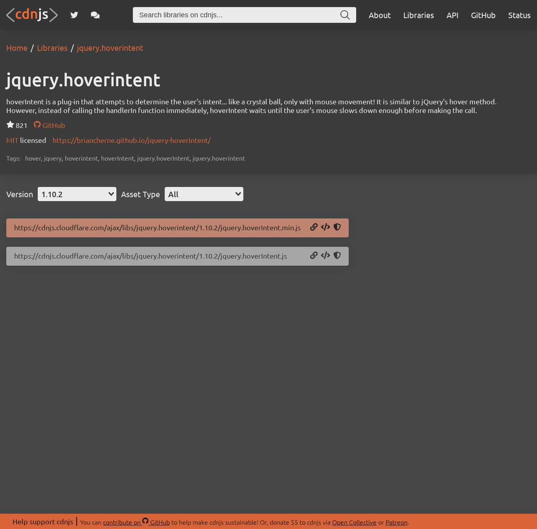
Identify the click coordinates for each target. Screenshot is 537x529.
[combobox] (77, 194)
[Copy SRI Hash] (337, 227)
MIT (13, 140)
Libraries (418, 15)
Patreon (397, 522)
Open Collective (354, 522)
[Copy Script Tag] (325, 227)
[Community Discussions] (95, 15)
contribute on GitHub (136, 522)
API (452, 15)
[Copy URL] (314, 227)
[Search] (345, 15)
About (380, 15)
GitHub (483, 15)
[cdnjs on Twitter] (74, 15)
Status (519, 15)
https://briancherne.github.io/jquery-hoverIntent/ (132, 140)
